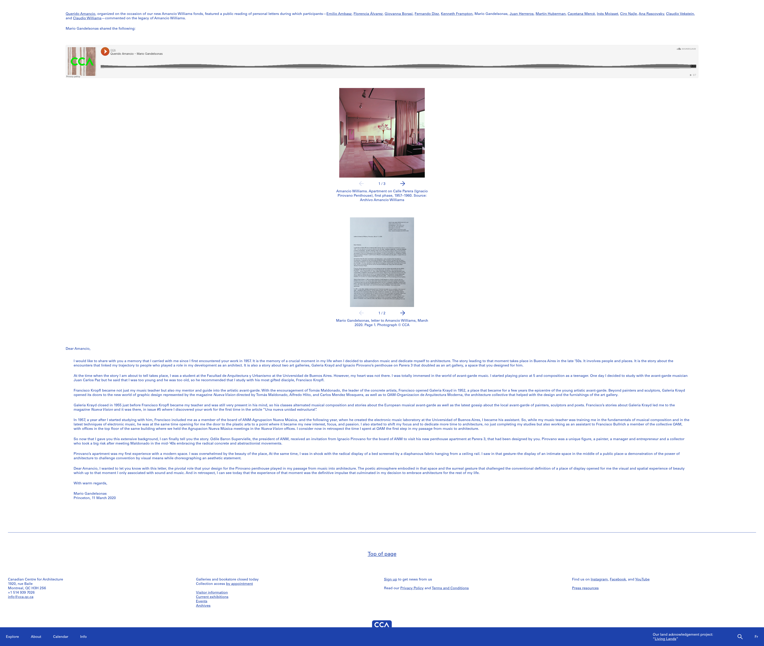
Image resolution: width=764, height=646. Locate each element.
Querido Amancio (80, 14)
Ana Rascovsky (651, 14)
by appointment (239, 584)
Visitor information (212, 593)
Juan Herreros (522, 14)
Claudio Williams (87, 18)
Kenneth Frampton (457, 14)
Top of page (382, 554)
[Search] (740, 637)
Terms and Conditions (450, 588)
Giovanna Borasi (399, 14)
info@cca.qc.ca (20, 597)
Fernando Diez (427, 14)
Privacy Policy (412, 588)
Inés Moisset (607, 14)
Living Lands (665, 639)
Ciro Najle (628, 14)
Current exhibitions (212, 597)
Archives (203, 606)
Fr (756, 637)
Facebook (618, 579)
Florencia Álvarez (368, 14)
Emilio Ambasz (339, 14)
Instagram (599, 579)
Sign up (390, 579)
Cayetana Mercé (581, 14)
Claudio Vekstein (680, 14)
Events (201, 601)
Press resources (585, 588)
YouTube (642, 579)
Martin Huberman (551, 14)
